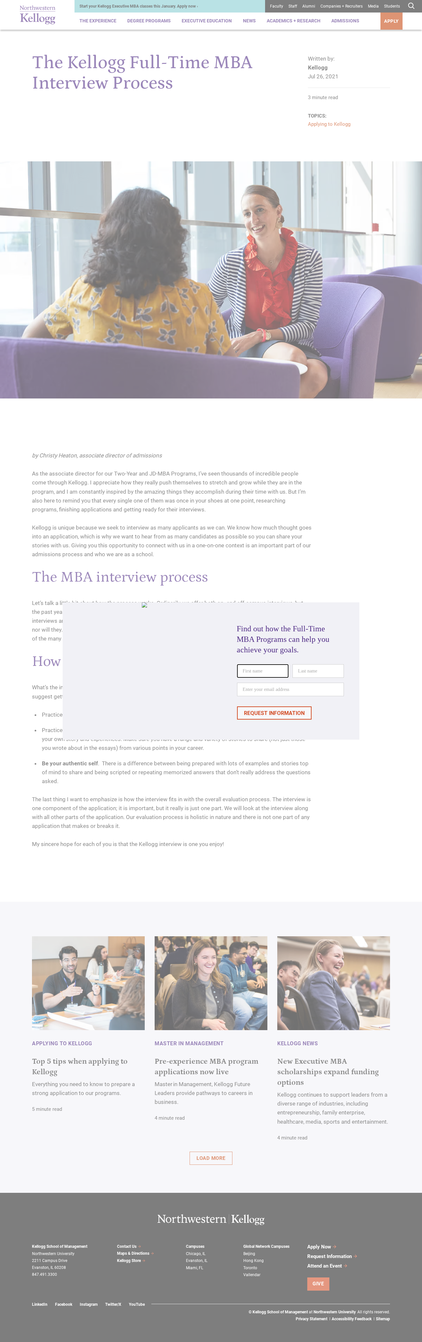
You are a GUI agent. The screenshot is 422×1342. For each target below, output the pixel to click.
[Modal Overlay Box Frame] (211, 671)
